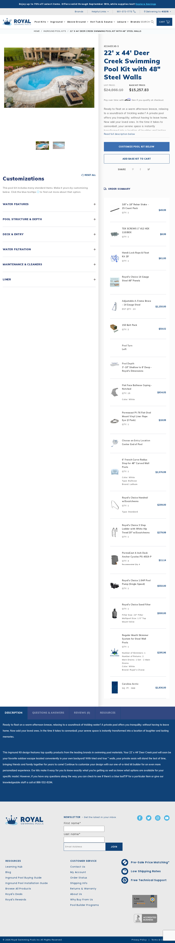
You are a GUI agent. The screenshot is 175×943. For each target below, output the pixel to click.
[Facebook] (140, 169)
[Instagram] (157, 818)
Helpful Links (99, 11)
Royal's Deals (14, 894)
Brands (79, 11)
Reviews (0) (82, 712)
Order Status (78, 877)
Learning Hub (14, 866)
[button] (8, 90)
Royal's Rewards (15, 899)
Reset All (90, 175)
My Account (78, 872)
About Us (76, 894)
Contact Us (77, 866)
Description (14, 712)
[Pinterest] (133, 169)
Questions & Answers (48, 712)
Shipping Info (79, 883)
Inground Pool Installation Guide (26, 883)
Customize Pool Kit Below (136, 146)
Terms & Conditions (161, 939)
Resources (108, 712)
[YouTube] (167, 818)
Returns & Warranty (83, 888)
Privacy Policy (139, 939)
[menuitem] (41, 22)
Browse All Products (18, 888)
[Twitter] (148, 169)
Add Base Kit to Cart (137, 159)
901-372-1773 (124, 11)
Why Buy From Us (81, 899)
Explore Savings (146, 4)
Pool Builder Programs (84, 905)
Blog (8, 872)
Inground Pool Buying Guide (23, 877)
